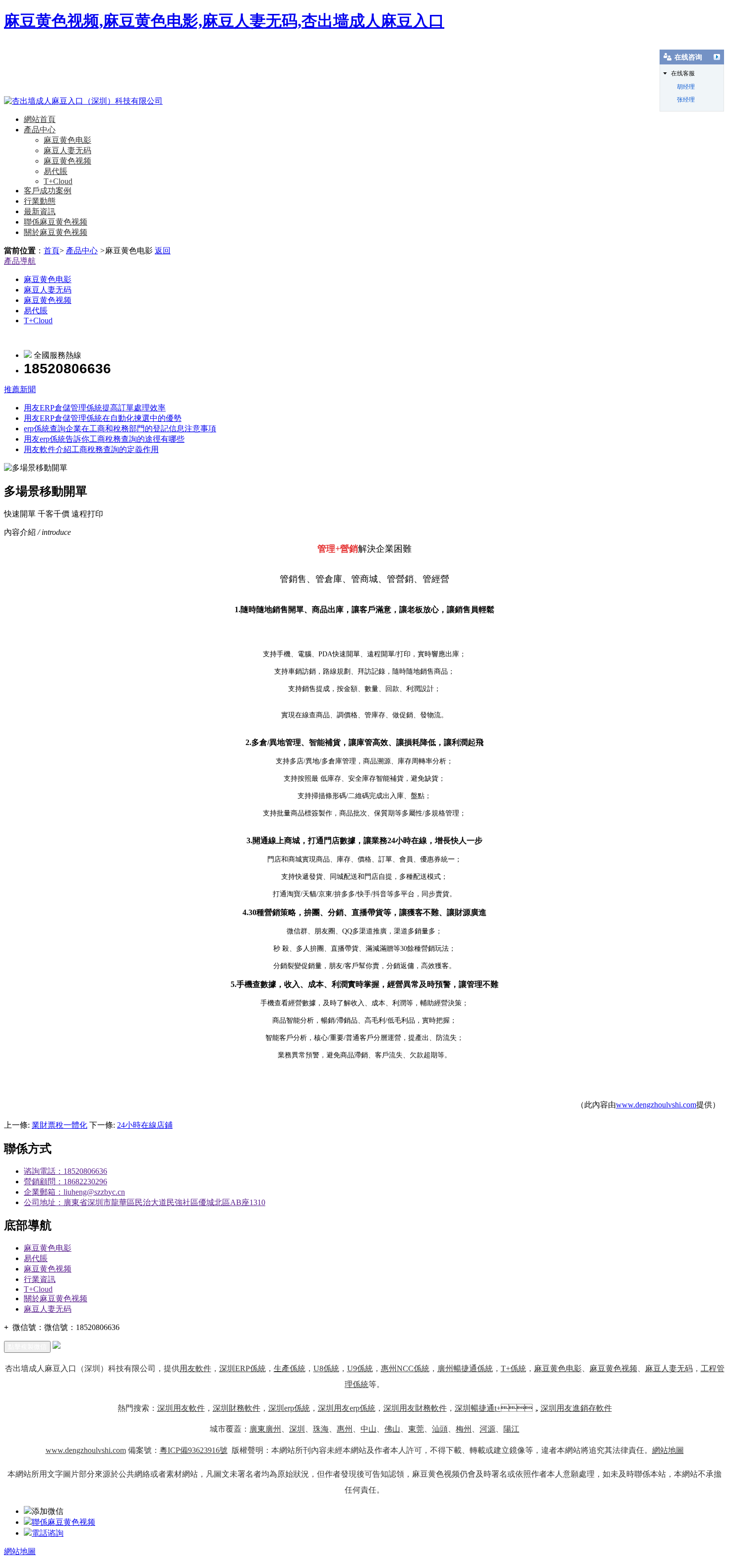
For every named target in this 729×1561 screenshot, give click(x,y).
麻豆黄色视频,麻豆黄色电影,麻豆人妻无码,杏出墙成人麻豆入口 (224, 21)
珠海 (321, 1429)
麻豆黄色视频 (67, 161)
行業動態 (40, 201)
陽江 (511, 1429)
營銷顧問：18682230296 (65, 1181)
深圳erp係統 (289, 1408)
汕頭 (440, 1429)
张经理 (686, 99)
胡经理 (686, 86)
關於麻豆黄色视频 (55, 232)
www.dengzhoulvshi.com (656, 1104)
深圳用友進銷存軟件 (576, 1408)
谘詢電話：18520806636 (65, 1171)
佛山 (392, 1429)
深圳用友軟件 (181, 1408)
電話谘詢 (47, 1533)
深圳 (297, 1429)
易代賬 (55, 171)
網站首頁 (40, 119)
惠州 (345, 1429)
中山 (368, 1429)
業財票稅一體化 (59, 1125)
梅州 (464, 1429)
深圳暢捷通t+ (478, 1408)
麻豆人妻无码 (67, 150)
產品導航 (20, 261)
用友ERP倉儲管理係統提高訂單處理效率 (95, 408)
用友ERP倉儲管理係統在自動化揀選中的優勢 (103, 418)
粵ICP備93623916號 (194, 1450)
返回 (163, 250)
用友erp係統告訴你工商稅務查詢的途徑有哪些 (104, 439)
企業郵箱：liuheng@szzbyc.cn (74, 1192)
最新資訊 (40, 211)
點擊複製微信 (27, 1346)
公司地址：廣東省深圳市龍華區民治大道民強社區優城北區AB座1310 (144, 1202)
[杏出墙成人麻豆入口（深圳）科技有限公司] (83, 101)
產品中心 (40, 129)
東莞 (416, 1429)
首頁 (52, 250)
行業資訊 (40, 1279)
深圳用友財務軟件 (415, 1408)
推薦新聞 (20, 389)
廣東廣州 (265, 1429)
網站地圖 (668, 1450)
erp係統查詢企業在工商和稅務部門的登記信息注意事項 (120, 428)
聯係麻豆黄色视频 (55, 222)
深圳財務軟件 (236, 1408)
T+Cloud (58, 181)
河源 (487, 1429)
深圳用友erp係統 (346, 1408)
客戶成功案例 (47, 190)
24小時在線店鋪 (145, 1125)
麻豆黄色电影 (67, 140)
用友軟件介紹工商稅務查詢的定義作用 (91, 449)
